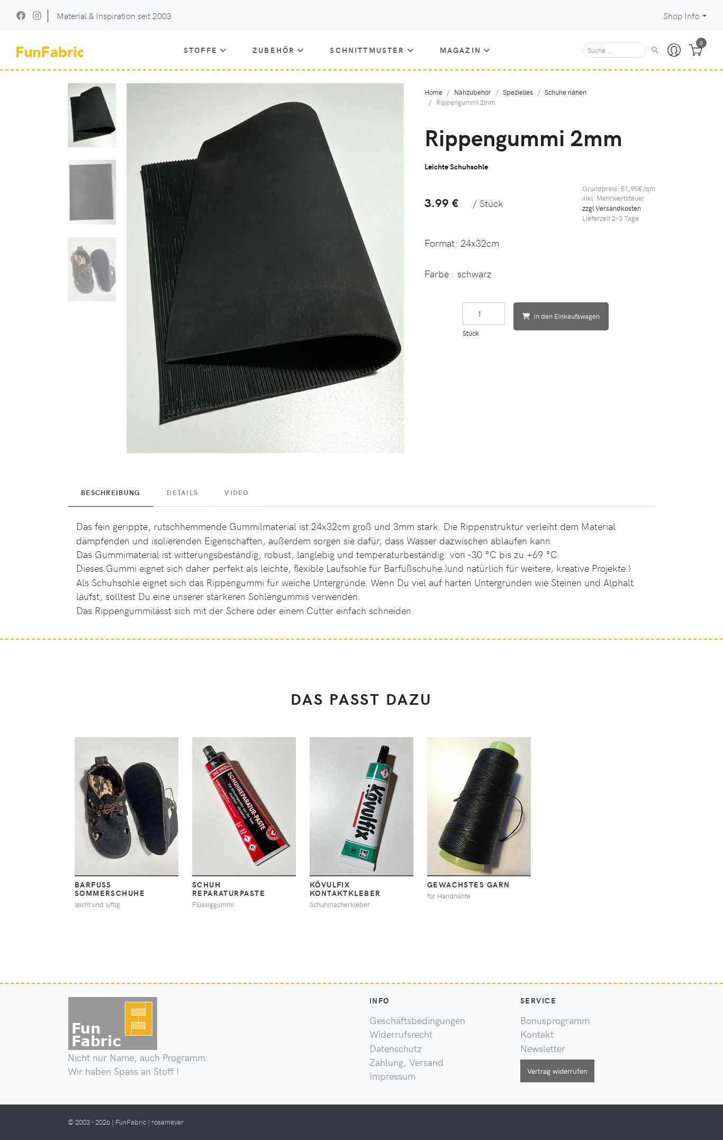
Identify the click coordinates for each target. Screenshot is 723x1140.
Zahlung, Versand (406, 1062)
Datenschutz (395, 1048)
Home (433, 91)
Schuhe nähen (565, 91)
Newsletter (542, 1048)
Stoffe (201, 49)
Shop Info (681, 15)
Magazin (460, 49)
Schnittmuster (367, 49)
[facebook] (21, 15)
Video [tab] (236, 492)
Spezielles (518, 91)
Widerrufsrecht (400, 1034)
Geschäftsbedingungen (417, 1020)
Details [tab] (182, 492)
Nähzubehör (472, 91)
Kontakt (537, 1034)
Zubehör (273, 49)
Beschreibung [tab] (110, 492)
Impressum (392, 1076)
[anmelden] (674, 50)
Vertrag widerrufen (557, 1070)
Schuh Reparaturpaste (228, 888)
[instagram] (37, 15)
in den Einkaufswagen (567, 315)
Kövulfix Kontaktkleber (345, 888)
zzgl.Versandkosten (611, 207)
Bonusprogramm (555, 1020)
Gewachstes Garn (468, 884)
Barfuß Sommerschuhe (110, 888)
